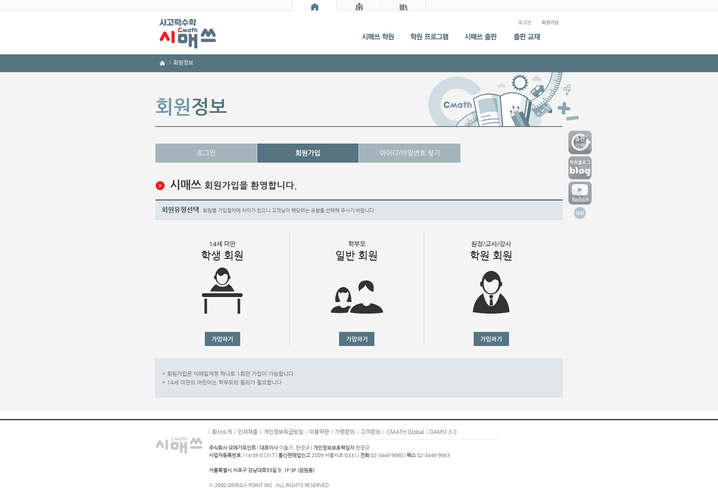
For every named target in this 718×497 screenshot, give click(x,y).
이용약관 (319, 432)
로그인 (206, 153)
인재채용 (248, 432)
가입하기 (222, 339)
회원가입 (307, 153)
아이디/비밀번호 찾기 (410, 153)
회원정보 (183, 62)
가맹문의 (345, 432)
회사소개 (222, 432)
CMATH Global (405, 432)
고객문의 (371, 432)
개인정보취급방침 (283, 432)
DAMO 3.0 (443, 432)
